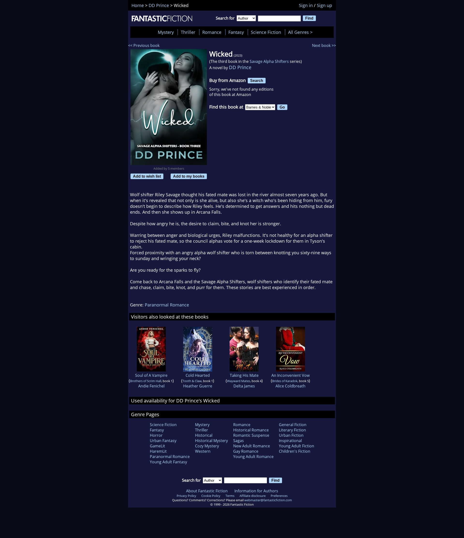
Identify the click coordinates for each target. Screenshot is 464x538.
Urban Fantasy (163, 440)
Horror (156, 435)
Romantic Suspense (251, 435)
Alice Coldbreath (290, 386)
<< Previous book (144, 45)
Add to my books (188, 176)
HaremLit (158, 451)
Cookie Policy (210, 496)
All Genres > (301, 32)
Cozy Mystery (207, 446)
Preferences (279, 496)
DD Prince (240, 67)
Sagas (238, 440)
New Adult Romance (251, 446)
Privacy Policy (186, 496)
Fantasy (236, 32)
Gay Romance (245, 451)
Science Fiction (266, 32)
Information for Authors (256, 491)
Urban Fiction (291, 435)
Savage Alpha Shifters (269, 61)
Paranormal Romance (167, 305)
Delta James (244, 386)
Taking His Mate (244, 375)
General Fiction (292, 424)
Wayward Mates (238, 381)
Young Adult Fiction (296, 446)
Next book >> (324, 45)
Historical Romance (251, 430)
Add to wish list (147, 176)
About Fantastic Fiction (207, 491)
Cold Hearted (198, 375)
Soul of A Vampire (151, 375)
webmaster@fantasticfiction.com (268, 500)
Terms (229, 496)
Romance (211, 32)
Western (202, 451)
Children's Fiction (294, 451)
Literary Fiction (292, 430)
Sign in (306, 5)
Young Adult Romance (253, 456)
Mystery (166, 32)
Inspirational (290, 440)
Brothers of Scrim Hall (145, 381)
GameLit (157, 446)
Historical (203, 435)
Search (256, 80)
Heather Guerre (197, 386)
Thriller (188, 32)
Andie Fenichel (151, 386)
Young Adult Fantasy (168, 462)
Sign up (324, 5)
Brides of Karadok (284, 381)
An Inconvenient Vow (290, 375)
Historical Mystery (211, 440)
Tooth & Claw (192, 381)
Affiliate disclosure (252, 496)
